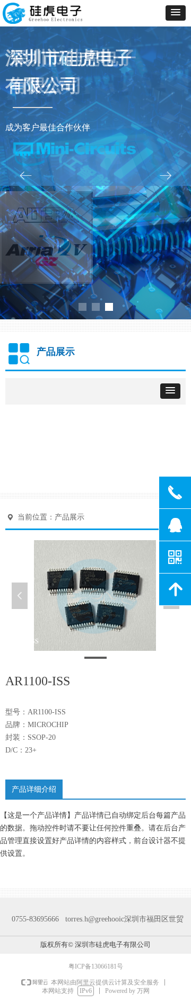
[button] (176, 13)
